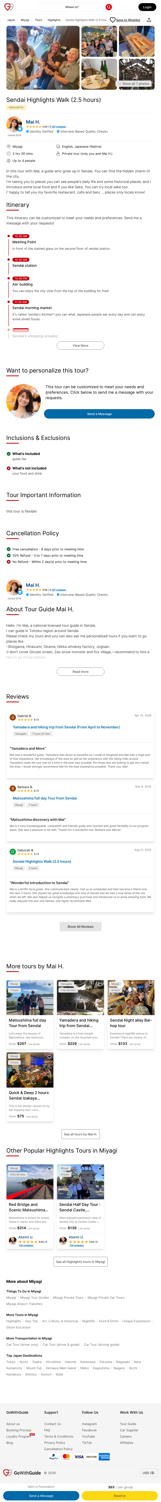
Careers (126, 1436)
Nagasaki (123, 1362)
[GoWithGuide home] (9, 7)
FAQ (47, 1430)
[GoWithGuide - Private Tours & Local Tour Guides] (14, 124)
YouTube (88, 1436)
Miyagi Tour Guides (34, 1297)
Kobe (59, 1374)
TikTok (87, 1443)
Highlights (54, 20)
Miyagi (25, 20)
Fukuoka (106, 1362)
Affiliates (126, 1443)
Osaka (37, 1362)
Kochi (133, 1368)
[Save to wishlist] (49, 985)
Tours (38, 20)
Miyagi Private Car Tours (106, 1297)
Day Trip (31, 1321)
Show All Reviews (81, 927)
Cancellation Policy (58, 1449)
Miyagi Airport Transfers (24, 1304)
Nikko (84, 1368)
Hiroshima (53, 1362)
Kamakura (13, 1374)
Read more (81, 672)
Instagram (89, 1424)
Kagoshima (101, 1368)
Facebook (89, 1430)
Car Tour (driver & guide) (61, 1344)
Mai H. (33, 122)
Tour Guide (128, 1424)
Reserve (120, 1496)
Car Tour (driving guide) (102, 1344)
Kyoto (24, 1362)
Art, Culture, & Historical (60, 1321)
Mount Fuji (34, 1368)
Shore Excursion (18, 1327)
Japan (11, 20)
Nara (137, 1362)
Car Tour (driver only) (22, 1344)
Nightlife (88, 1321)
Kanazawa (87, 1362)
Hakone (70, 1362)
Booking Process (18, 1430)
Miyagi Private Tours (68, 1297)
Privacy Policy (54, 1443)
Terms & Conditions (58, 1436)
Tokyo (11, 1362)
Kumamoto (14, 1368)
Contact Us (52, 1424)
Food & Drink (108, 1321)
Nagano (119, 1368)
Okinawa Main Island (61, 1368)
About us (13, 1424)
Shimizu (31, 1374)
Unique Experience (136, 1321)
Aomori (46, 1374)
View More (80, 345)
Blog (9, 1443)
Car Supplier (129, 1430)
